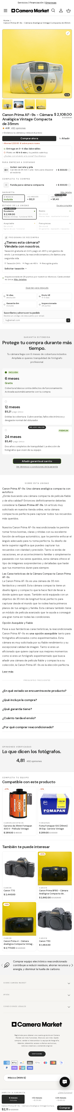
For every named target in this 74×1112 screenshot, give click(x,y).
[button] (68, 10)
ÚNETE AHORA (37, 1054)
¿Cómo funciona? (65, 1093)
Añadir (66, 138)
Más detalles (66, 192)
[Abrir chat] (65, 1082)
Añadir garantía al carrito (37, 461)
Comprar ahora (29, 138)
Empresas (50, 2)
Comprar (64, 1107)
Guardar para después (37, 287)
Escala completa (64, 205)
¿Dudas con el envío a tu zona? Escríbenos (25, 156)
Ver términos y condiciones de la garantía (37, 466)
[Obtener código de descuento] (68, 320)
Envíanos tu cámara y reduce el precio (23, 132)
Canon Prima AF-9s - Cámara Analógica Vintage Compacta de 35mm (36, 23)
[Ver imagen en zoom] (68, 33)
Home (6, 20)
